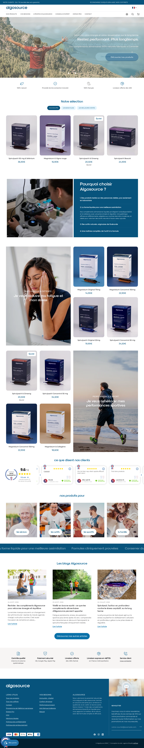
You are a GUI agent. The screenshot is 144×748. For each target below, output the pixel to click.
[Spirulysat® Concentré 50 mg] (122, 307)
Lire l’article (12, 614)
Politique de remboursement (16, 725)
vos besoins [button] (45, 695)
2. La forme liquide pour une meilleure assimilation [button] (100, 207)
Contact (9, 705)
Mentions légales (12, 718)
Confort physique (45, 702)
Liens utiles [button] (12, 695)
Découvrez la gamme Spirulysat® (117, 56)
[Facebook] (95, 734)
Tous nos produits (12, 698)
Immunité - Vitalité (46, 698)
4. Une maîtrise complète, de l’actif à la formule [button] (99, 221)
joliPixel (135, 743)
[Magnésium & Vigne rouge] (55, 135)
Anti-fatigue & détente (47, 708)
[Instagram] (99, 734)
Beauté (42, 712)
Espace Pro (10, 712)
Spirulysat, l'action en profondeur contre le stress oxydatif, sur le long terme (115, 598)
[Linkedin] (103, 734)
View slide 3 (75, 73)
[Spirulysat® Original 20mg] (88, 307)
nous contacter (125, 651)
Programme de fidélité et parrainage (19, 708)
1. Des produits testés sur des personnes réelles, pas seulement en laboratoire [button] (105, 199)
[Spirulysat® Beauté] (122, 135)
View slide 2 (72, 73)
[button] (11, 14)
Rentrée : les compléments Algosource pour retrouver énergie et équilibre (26, 597)
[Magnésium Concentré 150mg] (122, 256)
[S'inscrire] (140, 727)
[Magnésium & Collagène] (55, 413)
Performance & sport (47, 705)
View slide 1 (68, 73)
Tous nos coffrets (12, 702)
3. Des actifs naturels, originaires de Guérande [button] (99, 214)
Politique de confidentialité (16, 722)
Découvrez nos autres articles (72, 626)
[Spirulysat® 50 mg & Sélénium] (21, 135)
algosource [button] (79, 695)
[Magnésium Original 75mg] (88, 256)
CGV (7, 715)
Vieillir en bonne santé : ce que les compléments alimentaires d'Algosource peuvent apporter (69, 598)
